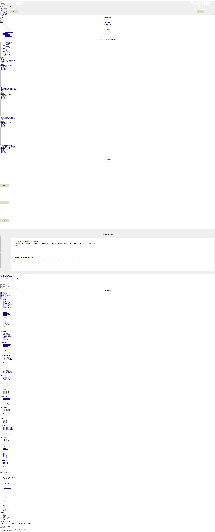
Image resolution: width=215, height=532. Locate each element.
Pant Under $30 (5, 414)
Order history (5, 508)
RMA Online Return (6, 510)
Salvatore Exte (5, 449)
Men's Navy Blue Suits (7, 302)
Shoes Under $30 (6, 391)
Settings (1, 58)
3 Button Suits (5, 454)
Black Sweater (5, 333)
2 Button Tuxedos (6, 463)
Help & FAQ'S (5, 506)
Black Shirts (5, 312)
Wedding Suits (5, 457)
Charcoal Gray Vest (6, 352)
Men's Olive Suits (6, 305)
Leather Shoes (5, 468)
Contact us (4, 505)
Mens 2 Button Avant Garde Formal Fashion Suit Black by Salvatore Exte (7, 118)
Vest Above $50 (5, 422)
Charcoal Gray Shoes (6, 324)
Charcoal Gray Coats (6, 379)
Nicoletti (4, 448)
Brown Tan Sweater (6, 335)
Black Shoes (5, 321)
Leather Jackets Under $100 (8, 427)
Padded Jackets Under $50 (7, 433)
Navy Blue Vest (5, 351)
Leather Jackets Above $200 (8, 429)
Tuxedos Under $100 (6, 398)
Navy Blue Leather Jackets (7, 358)
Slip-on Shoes (5, 467)
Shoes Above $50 (6, 393)
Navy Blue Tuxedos (6, 345)
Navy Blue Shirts (6, 313)
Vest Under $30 (5, 420)
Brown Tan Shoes (6, 323)
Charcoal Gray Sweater (7, 336)
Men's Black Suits (6, 301)
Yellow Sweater (5, 339)
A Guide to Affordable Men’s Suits (23, 257)
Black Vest (4, 350)
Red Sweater (5, 338)
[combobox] (5, 18)
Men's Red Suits (5, 306)
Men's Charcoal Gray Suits (7, 304)
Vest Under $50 (5, 421)
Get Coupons (5, 501)
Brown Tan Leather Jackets (7, 359)
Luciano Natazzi (6, 447)
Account (1, 57)
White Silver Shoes (6, 327)
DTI (3, 445)
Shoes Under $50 (6, 392)
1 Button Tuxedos (6, 462)
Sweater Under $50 (6, 410)
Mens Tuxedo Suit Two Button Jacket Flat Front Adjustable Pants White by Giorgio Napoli (8, 89)
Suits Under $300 (6, 385)
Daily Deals (5, 496)
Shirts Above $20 (6, 404)
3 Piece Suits (5, 456)
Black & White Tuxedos (7, 344)
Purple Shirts (5, 316)
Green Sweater (5, 337)
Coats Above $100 (6, 440)
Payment (4, 498)
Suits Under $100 (6, 383)
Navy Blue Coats (6, 378)
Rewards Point (5, 500)
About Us (4, 514)
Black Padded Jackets (6, 370)
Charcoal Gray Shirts (6, 314)
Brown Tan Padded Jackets (7, 372)
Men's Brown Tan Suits (7, 303)
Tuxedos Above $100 (6, 399)
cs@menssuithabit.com (7, 488)
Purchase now (4, 185)
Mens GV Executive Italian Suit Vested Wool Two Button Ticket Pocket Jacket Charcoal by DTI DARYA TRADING (7, 146)
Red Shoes (4, 326)
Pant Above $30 (5, 415)
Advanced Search (3, 19)
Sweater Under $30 (6, 409)
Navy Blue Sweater (6, 334)
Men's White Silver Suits (7, 307)
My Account (5, 507)
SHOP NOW (200, 11)
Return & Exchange (6, 509)
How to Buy (5, 497)
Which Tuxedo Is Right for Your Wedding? (26, 241)
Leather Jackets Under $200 (8, 428)
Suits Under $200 (6, 384)
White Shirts (5, 317)
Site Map (4, 515)
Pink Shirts (5, 315)
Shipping (4, 499)
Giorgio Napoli (5, 446)
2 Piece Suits (5, 455)
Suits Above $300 (6, 386)
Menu (1, 22)
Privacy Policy (5, 518)
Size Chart (4, 516)
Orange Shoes (5, 325)
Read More (16, 245)
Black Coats (5, 377)
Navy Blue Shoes (6, 322)
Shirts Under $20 (6, 403)
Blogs (4, 519)
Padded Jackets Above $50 (7, 434)
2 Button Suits (5, 453)
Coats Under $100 (6, 439)
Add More (4, 62)
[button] (3, 96)
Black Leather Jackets (6, 357)
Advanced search (6, 517)
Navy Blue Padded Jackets (7, 371)
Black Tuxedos (5, 346)
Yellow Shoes (5, 328)
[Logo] (3, 472)
